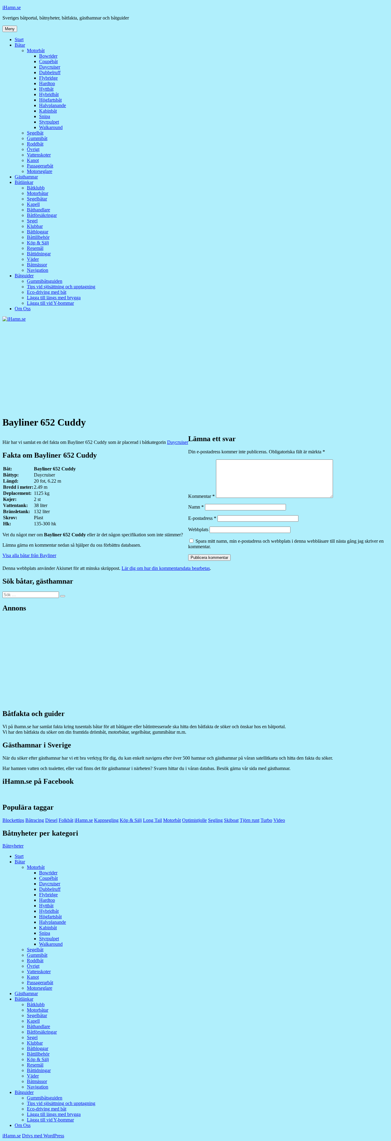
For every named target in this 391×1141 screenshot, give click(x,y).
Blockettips (13, 820)
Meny (10, 29)
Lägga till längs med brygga (54, 297)
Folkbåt (66, 820)
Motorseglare (39, 171)
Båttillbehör (38, 237)
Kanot (33, 160)
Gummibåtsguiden (44, 281)
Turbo (266, 820)
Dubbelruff (49, 72)
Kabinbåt (48, 110)
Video (279, 820)
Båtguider (24, 275)
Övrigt (33, 149)
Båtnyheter (13, 845)
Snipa (44, 116)
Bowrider (48, 56)
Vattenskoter (39, 154)
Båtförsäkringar (42, 215)
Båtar (20, 45)
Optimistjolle (194, 820)
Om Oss (23, 308)
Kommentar (201, 496)
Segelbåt (35, 132)
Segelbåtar (37, 198)
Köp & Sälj (38, 242)
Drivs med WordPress (43, 1135)
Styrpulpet (49, 121)
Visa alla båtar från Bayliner (29, 555)
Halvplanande (52, 105)
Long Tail (152, 820)
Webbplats (198, 529)
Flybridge (48, 78)
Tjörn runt (249, 820)
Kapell (33, 204)
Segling (215, 820)
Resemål (35, 248)
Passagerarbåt (40, 165)
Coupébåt (48, 61)
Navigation (37, 270)
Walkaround (51, 127)
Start (19, 39)
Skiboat (231, 820)
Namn (196, 506)
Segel (32, 220)
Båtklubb (36, 187)
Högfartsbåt (50, 100)
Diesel (51, 820)
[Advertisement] (195, 367)
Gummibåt (37, 138)
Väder (33, 259)
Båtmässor (37, 264)
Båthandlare (38, 209)
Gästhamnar (26, 176)
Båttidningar (39, 253)
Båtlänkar (24, 182)
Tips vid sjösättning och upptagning (61, 286)
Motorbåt (36, 50)
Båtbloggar (37, 231)
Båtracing (34, 820)
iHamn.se (11, 7)
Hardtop (47, 83)
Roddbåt (35, 143)
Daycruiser (49, 67)
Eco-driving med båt (46, 292)
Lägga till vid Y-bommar (50, 303)
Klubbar (35, 226)
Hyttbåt (46, 89)
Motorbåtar (37, 193)
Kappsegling (106, 820)
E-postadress (202, 518)
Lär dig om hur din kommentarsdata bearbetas (166, 568)
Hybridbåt (49, 94)
